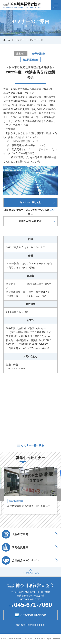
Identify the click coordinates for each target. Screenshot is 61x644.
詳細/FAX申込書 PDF (30, 221)
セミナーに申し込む (30, 202)
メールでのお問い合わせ (33, 614)
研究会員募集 (20, 547)
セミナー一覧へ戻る (32, 445)
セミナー (19, 40)
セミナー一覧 (36, 40)
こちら (53, 210)
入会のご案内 (20, 534)
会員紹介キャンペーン (25, 560)
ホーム (6, 40)
